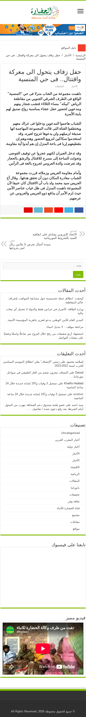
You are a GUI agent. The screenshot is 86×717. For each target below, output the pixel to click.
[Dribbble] (40, 706)
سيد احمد (77, 405)
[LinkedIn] (35, 706)
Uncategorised (70, 433)
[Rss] (56, 706)
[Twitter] (44, 706)
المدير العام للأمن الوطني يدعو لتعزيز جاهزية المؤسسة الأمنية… (44, 320)
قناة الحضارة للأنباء (68, 508)
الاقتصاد (75, 467)
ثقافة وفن (74, 501)
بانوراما (75, 487)
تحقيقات (74, 494)
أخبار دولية (73, 446)
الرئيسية (80, 55)
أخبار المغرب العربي (67, 439)
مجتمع (76, 515)
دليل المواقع (68, 47)
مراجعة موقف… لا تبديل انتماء (65, 326)
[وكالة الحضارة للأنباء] (43, 11)
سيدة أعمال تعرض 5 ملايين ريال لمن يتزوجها (30, 245)
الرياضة (75, 474)
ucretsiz (78, 394)
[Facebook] (48, 706)
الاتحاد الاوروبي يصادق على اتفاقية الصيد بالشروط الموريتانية (55, 235)
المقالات (74, 480)
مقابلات (75, 522)
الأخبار (67, 55)
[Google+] (52, 706)
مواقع (76, 528)
